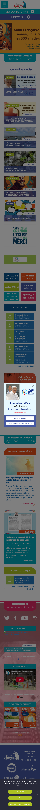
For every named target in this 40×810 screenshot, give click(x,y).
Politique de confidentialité (20, 804)
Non (20, 798)
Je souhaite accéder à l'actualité (20, 423)
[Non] (37, 794)
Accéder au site (20, 418)
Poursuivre (20, 792)
